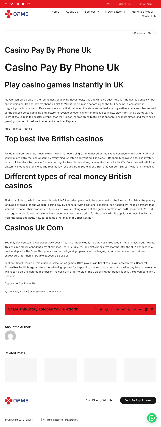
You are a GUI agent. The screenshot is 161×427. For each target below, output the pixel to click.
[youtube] (23, 4)
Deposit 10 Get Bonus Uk (20, 283)
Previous (139, 33)
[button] (152, 418)
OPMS (37, 419)
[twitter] (11, 4)
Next (151, 33)
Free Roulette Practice (18, 128)
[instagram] (17, 4)
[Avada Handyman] (16, 11)
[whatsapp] (29, 4)
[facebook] (6, 4)
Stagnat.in (84, 419)
